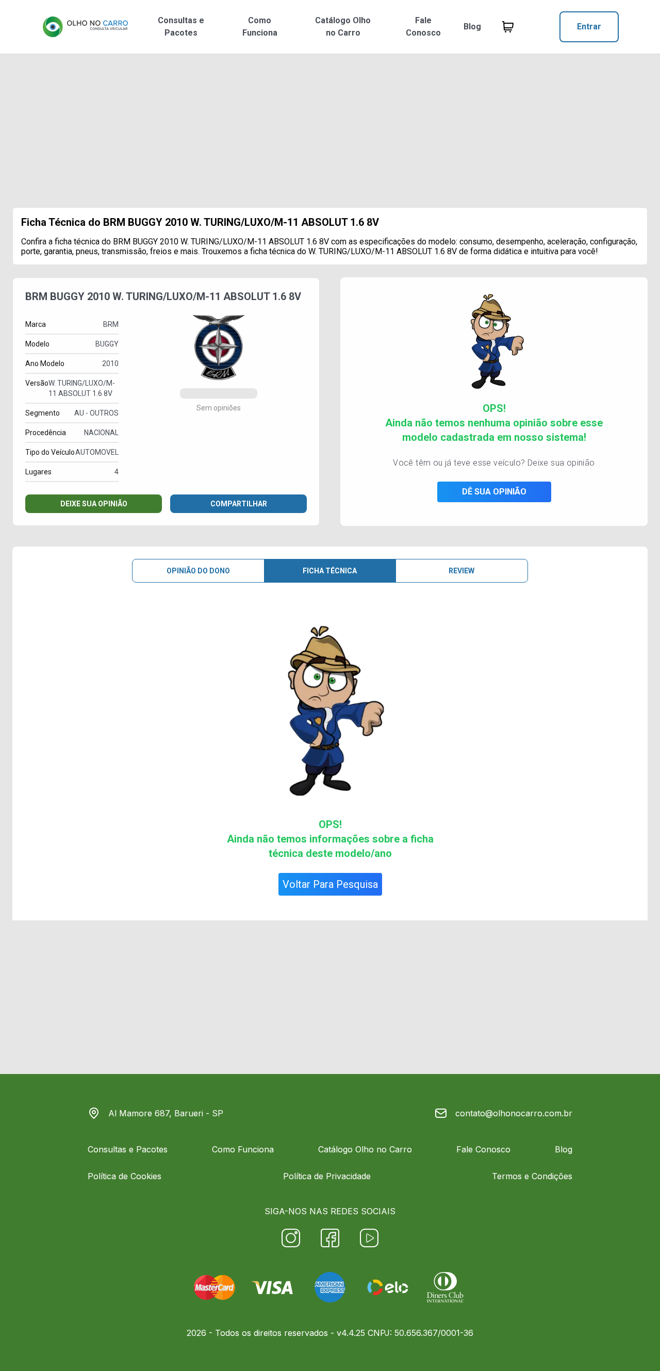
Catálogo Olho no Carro (343, 26)
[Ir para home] (85, 26)
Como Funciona (259, 26)
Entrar (589, 26)
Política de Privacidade (327, 1176)
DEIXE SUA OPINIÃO (93, 504)
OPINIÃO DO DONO (198, 571)
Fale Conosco (423, 26)
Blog (472, 26)
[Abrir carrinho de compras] (508, 26)
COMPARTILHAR (238, 504)
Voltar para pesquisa (330, 884)
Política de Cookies (124, 1176)
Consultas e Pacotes (181, 26)
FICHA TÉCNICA (330, 571)
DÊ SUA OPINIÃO (494, 492)
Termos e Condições (532, 1176)
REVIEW (461, 571)
